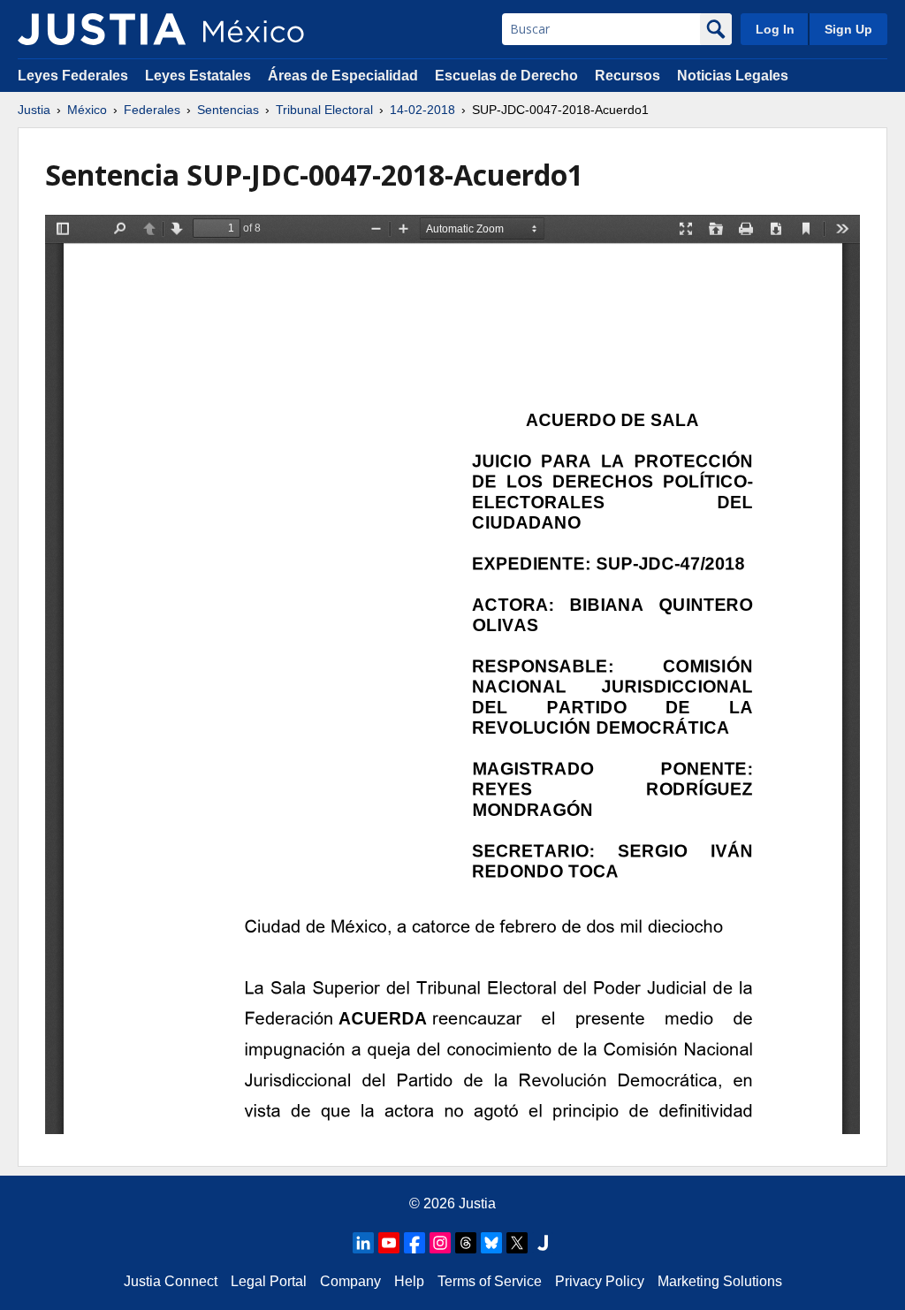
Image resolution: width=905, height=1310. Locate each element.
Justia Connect (170, 1281)
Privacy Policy (599, 1281)
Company (350, 1281)
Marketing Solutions (720, 1281)
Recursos (627, 75)
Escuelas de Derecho (506, 75)
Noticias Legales (732, 75)
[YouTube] (388, 1242)
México (87, 110)
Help (409, 1281)
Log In (775, 29)
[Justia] (102, 29)
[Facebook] (414, 1242)
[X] (517, 1242)
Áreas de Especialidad (343, 75)
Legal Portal (269, 1281)
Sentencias (228, 110)
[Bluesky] (491, 1242)
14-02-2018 (422, 110)
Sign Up (848, 29)
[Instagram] (440, 1242)
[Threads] (465, 1242)
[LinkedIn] (363, 1242)
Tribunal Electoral (324, 110)
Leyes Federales (73, 75)
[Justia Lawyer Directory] (542, 1242)
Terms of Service (489, 1281)
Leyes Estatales (198, 75)
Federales (152, 110)
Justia (34, 110)
